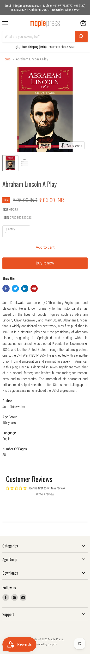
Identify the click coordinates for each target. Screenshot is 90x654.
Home (6, 59)
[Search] (81, 36)
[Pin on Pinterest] (34, 288)
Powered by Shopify (45, 644)
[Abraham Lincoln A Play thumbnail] (10, 163)
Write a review (45, 494)
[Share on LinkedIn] (24, 288)
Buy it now (45, 263)
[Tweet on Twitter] (15, 288)
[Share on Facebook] (6, 288)
